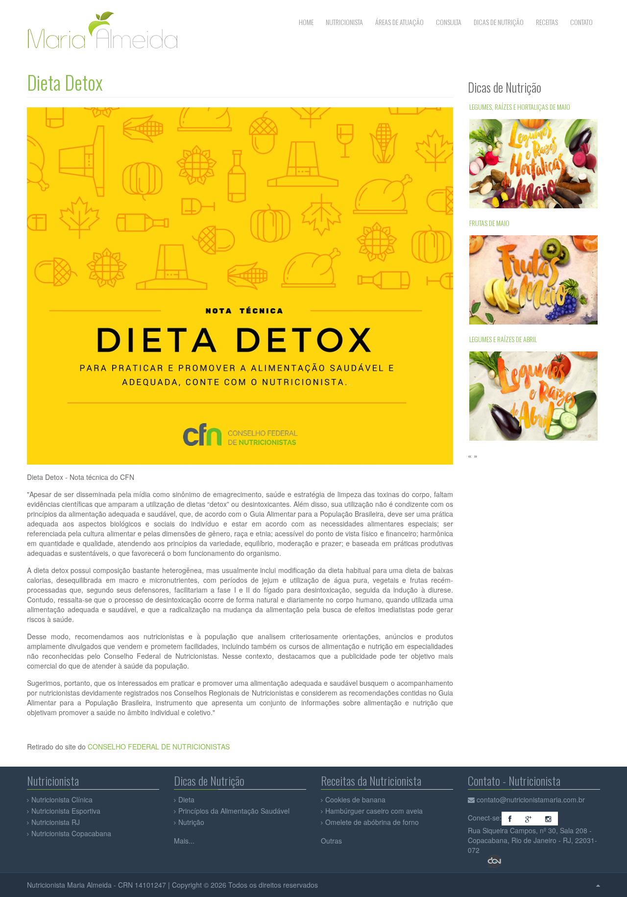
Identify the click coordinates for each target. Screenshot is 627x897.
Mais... (184, 841)
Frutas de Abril (489, 259)
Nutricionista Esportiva (65, 811)
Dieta (186, 799)
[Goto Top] (598, 884)
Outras (331, 841)
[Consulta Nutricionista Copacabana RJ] (472, 799)
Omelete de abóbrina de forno (372, 822)
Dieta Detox (65, 82)
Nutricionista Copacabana (71, 833)
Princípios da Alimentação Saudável (233, 811)
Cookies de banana (355, 799)
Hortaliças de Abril (496, 143)
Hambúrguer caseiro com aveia (374, 811)
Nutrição (191, 822)
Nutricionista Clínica (62, 799)
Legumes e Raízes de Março (505, 376)
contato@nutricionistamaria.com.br (531, 799)
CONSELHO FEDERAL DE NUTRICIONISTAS (159, 746)
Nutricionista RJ (55, 822)
